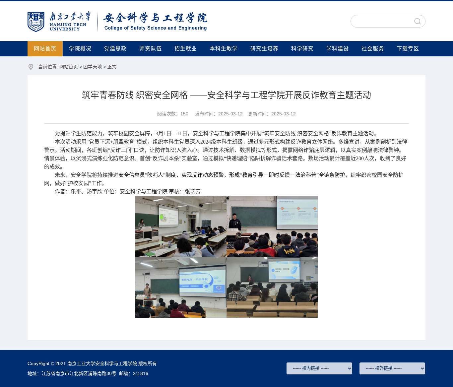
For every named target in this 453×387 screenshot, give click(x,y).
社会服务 (372, 48)
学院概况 (80, 48)
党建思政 (115, 48)
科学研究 (302, 48)
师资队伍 (150, 48)
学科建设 (337, 48)
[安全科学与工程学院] (118, 21)
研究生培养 (264, 48)
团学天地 (92, 66)
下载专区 (408, 48)
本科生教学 (224, 48)
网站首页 (45, 48)
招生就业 (185, 48)
